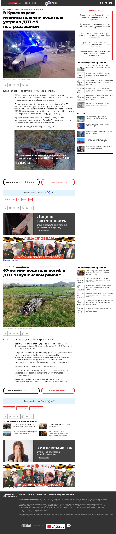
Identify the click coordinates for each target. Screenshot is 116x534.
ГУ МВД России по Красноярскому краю (17, 328)
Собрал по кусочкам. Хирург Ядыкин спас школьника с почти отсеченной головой (99, 295)
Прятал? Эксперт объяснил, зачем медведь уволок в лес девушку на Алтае (98, 75)
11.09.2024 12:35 (8, 9)
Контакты (22, 495)
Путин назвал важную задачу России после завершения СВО (99, 147)
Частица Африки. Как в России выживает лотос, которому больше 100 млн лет (98, 280)
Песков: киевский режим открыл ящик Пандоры (97, 125)
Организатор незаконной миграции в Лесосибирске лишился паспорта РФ (95, 26)
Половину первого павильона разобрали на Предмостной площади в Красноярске (95, 44)
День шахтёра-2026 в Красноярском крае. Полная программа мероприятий (95, 53)
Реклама (31, 495)
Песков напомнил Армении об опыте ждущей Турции (99, 132)
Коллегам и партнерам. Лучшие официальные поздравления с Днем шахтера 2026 (94, 35)
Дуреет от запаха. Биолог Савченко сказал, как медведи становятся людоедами (94, 17)
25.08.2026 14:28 (8, 267)
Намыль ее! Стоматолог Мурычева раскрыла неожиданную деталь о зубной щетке (98, 287)
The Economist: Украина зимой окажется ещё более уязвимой (96, 117)
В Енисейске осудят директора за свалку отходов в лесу (25, 432)
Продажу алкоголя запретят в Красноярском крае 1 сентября (24, 425)
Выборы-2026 (41, 495)
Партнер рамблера (38, 525)
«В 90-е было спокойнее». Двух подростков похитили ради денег (98, 66)
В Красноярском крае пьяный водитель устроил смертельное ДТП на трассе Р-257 (42, 156)
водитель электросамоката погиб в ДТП (38, 380)
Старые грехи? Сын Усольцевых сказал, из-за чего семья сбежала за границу (99, 90)
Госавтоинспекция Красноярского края (17, 79)
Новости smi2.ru (10, 260)
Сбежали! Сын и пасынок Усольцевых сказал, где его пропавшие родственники (99, 97)
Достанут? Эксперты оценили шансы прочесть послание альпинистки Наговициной (99, 302)
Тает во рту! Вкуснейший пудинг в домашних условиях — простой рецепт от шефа (98, 272)
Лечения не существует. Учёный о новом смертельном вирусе (98, 104)
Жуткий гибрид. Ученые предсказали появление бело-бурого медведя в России (99, 82)
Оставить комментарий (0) (58, 182)
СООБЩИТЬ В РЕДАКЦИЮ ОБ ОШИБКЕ (61, 495)
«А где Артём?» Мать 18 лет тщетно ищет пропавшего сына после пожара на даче (98, 310)
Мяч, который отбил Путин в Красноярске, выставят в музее (97, 140)
